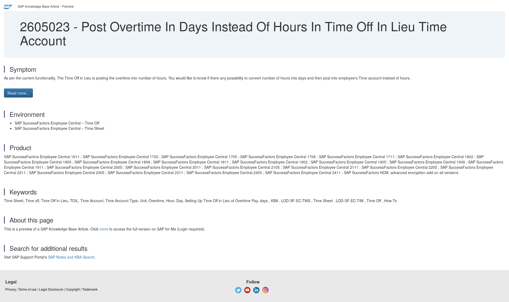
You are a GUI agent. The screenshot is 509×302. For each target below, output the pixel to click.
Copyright (73, 289)
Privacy (10, 289)
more (103, 229)
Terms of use (27, 289)
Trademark (90, 289)
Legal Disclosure (51, 289)
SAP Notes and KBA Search (71, 257)
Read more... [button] (18, 93)
